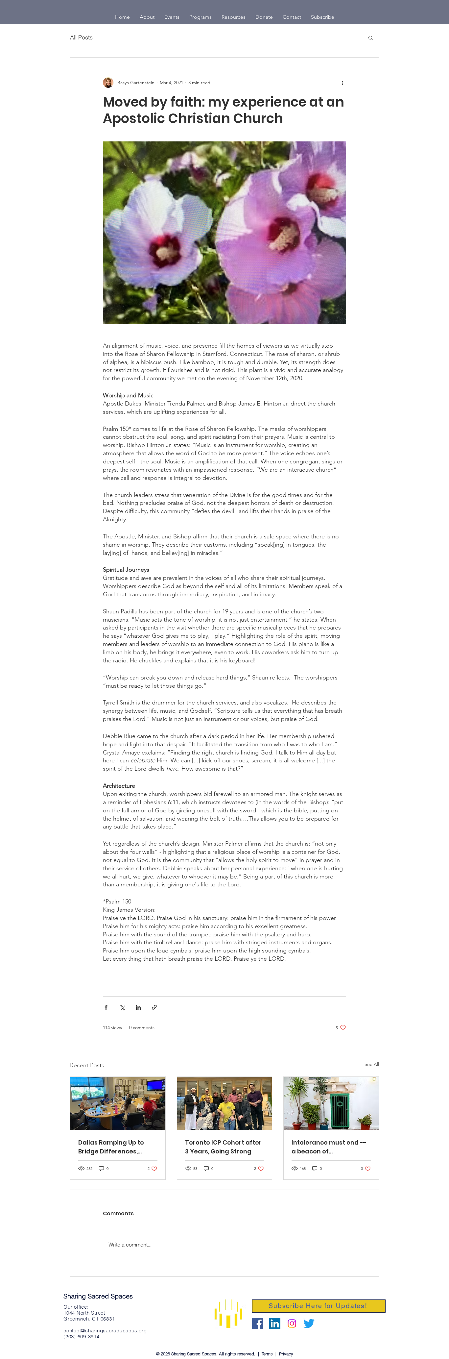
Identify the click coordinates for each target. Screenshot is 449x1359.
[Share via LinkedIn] (138, 1007)
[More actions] (342, 82)
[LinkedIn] (274, 1323)
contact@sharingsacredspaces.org (105, 1330)
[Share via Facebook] (106, 1007)
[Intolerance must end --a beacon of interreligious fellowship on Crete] (331, 1103)
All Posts (81, 37)
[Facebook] (257, 1323)
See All (372, 1064)
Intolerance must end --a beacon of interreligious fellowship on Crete (329, 1147)
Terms (267, 1353)
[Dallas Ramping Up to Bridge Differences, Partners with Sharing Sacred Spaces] (117, 1103)
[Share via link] (154, 1007)
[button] (370, 37)
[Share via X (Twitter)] (122, 1007)
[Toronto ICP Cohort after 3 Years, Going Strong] (224, 1103)
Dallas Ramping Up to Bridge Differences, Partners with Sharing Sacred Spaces (112, 1147)
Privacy (286, 1353)
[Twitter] (309, 1323)
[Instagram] (291, 1323)
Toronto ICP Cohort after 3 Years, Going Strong (223, 1146)
